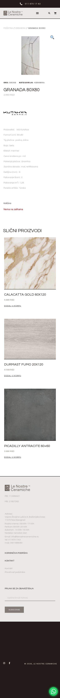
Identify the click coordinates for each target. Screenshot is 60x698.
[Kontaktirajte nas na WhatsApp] (53, 691)
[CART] (53, 13)
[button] (37, 13)
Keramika (20, 28)
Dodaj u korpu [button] (12, 306)
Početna (8, 28)
